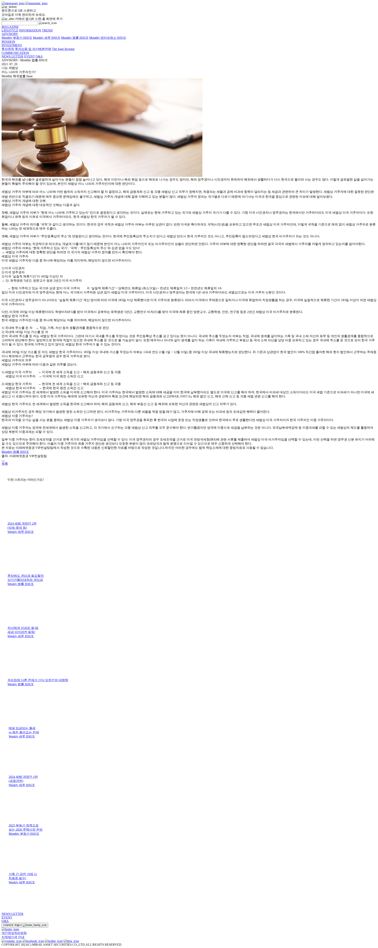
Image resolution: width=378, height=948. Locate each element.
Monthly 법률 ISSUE (74, 37)
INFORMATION (30, 30)
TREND (47, 30)
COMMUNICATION (15, 53)
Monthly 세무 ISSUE (46, 37)
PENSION (8, 41)
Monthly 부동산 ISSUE (17, 37)
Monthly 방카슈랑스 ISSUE (107, 37)
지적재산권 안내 (13, 937)
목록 (5, 463)
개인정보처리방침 (14, 933)
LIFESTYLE (10, 30)
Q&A (39, 56)
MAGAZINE (10, 27)
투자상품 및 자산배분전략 (33, 49)
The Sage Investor (63, 49)
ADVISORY (10, 34)
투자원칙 (8, 49)
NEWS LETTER (12, 56)
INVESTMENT (12, 45)
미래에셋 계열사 (13, 925)
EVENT (29, 56)
